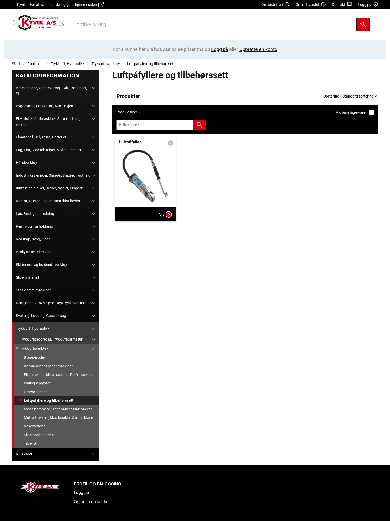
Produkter (35, 64)
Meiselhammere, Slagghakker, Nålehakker (58, 409)
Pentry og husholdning (34, 226)
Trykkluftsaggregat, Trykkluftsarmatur (51, 339)
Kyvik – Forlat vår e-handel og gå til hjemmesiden (57, 4)
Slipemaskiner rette (39, 435)
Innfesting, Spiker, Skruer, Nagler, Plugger (49, 188)
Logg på (81, 492)
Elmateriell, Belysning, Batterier (41, 137)
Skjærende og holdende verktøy (41, 264)
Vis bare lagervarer (351, 112)
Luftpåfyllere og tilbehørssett (151, 64)
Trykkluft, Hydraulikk (67, 64)
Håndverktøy (26, 162)
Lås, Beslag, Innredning (35, 213)
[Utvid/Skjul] (93, 88)
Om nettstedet (307, 4)
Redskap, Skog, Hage (33, 239)
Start (16, 64)
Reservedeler (34, 426)
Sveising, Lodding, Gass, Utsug (41, 316)
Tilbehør (30, 443)
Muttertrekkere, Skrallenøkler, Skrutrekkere (58, 418)
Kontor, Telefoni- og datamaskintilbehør (48, 201)
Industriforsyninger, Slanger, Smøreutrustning (53, 175)
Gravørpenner (35, 392)
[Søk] (363, 24)
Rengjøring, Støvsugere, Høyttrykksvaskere (51, 303)
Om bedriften (272, 4)
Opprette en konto (90, 501)
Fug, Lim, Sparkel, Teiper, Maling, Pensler (48, 150)
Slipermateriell (27, 277)
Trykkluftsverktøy (106, 64)
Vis (161, 214)
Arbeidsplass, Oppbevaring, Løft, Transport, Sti (51, 91)
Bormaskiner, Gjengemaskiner (48, 366)
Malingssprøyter (37, 383)
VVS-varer (24, 454)
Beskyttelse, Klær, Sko (33, 252)
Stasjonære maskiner (33, 290)
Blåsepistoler (34, 357)
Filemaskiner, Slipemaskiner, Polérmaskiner (59, 374)
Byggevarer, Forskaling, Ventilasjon (44, 106)
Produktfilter (126, 112)
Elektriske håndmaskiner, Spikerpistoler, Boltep (48, 122)
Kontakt (338, 4)
